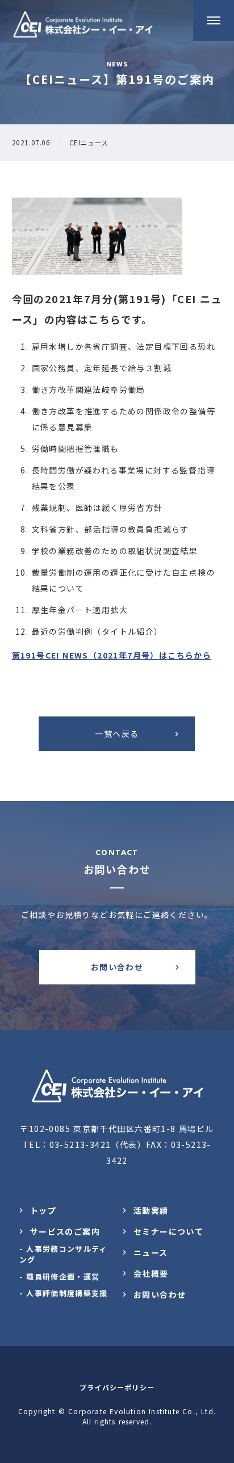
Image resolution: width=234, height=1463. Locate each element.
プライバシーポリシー (117, 1387)
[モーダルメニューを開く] (213, 20)
